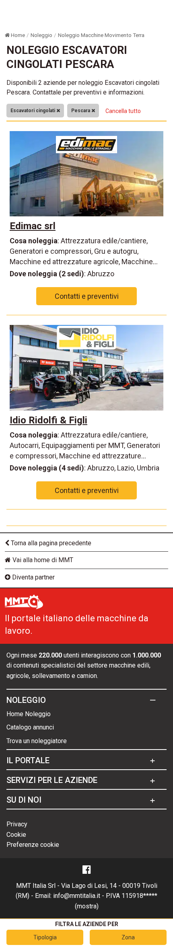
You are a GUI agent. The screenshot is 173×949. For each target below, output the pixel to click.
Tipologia (45, 937)
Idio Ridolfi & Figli (48, 420)
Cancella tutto (123, 111)
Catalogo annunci (30, 727)
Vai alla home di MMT (42, 560)
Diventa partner (32, 577)
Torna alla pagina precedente (50, 543)
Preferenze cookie (32, 844)
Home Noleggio (28, 714)
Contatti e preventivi (87, 296)
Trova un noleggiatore (36, 741)
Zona (128, 937)
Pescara (81, 110)
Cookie (16, 834)
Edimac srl (33, 226)
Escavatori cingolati (33, 110)
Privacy (16, 824)
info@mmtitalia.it (76, 896)
